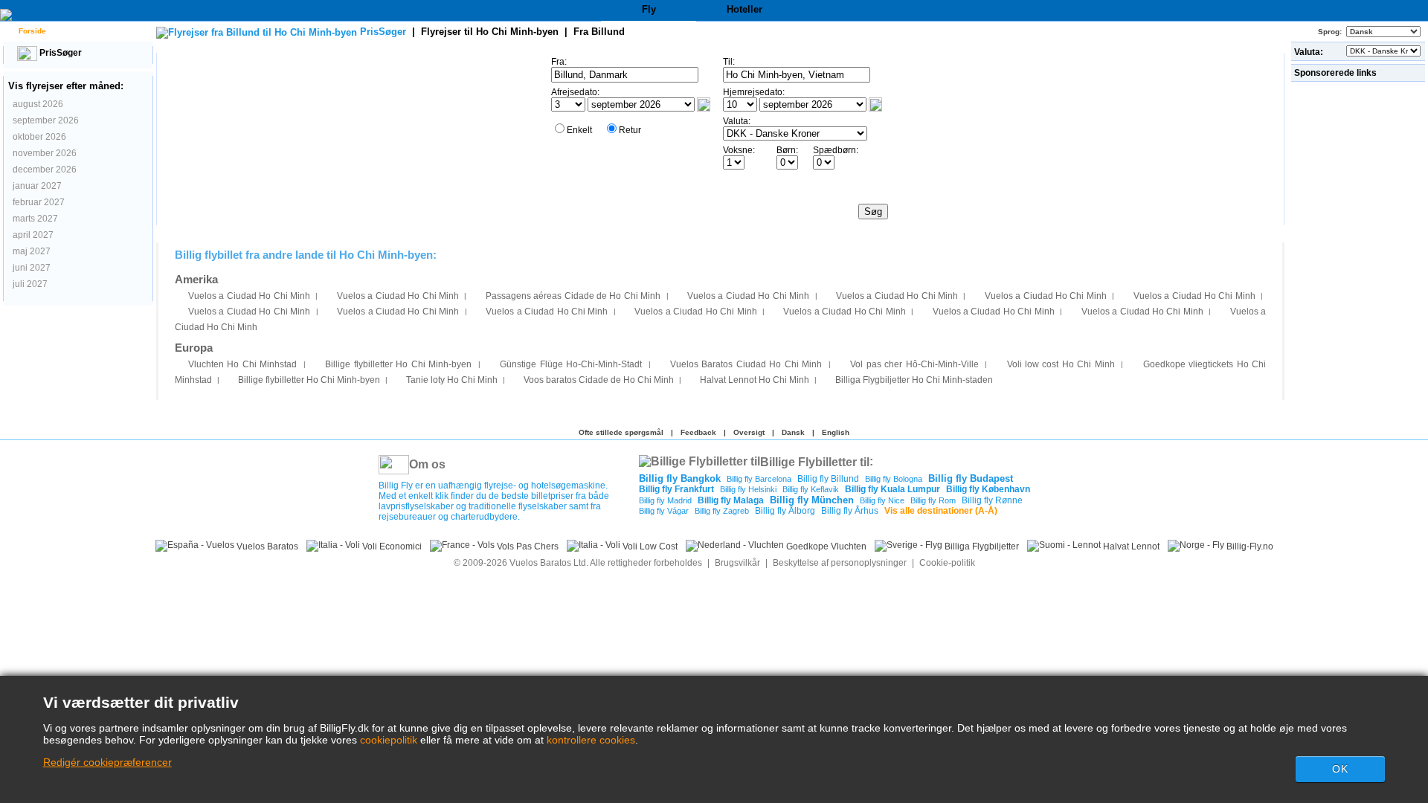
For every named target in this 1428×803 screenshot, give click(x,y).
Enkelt (579, 130)
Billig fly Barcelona (759, 478)
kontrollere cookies (591, 740)
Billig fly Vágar (664, 510)
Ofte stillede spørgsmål (621, 432)
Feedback (698, 432)
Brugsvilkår (737, 563)
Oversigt (749, 432)
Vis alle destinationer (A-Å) (940, 511)
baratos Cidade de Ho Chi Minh (599, 380)
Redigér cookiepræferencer (107, 762)
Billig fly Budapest (970, 478)
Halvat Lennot (1130, 546)
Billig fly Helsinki (748, 489)
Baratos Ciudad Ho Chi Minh (746, 364)
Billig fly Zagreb (722, 510)
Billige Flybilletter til (814, 461)
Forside (31, 31)
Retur (630, 130)
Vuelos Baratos (266, 546)
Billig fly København (988, 489)
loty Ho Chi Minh (452, 380)
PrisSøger (59, 53)
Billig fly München (812, 500)
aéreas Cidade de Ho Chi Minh (573, 296)
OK (1340, 769)
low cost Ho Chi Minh (1061, 364)
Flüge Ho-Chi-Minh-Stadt (571, 364)
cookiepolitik (388, 740)
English (835, 432)
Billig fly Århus (849, 511)
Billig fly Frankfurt (676, 489)
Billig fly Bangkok (680, 478)
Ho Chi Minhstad (242, 364)
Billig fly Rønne (992, 500)
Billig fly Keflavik (810, 489)
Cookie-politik (947, 563)
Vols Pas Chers (527, 546)
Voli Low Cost (649, 546)
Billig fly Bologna (893, 478)
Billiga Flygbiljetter (980, 546)
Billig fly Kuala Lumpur (892, 489)
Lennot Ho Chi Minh (754, 380)
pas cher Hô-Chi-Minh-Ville (914, 364)
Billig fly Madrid (665, 500)
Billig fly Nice (882, 500)
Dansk (793, 432)
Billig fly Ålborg (785, 511)
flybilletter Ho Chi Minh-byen (398, 364)
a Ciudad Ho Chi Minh (249, 296)
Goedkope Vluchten (825, 546)
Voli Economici (391, 546)
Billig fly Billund (828, 479)
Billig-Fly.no (1248, 546)
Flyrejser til (490, 31)
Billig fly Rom (933, 500)
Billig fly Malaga (731, 500)
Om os (427, 464)
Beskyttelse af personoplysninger (840, 563)
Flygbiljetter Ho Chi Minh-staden (914, 380)
